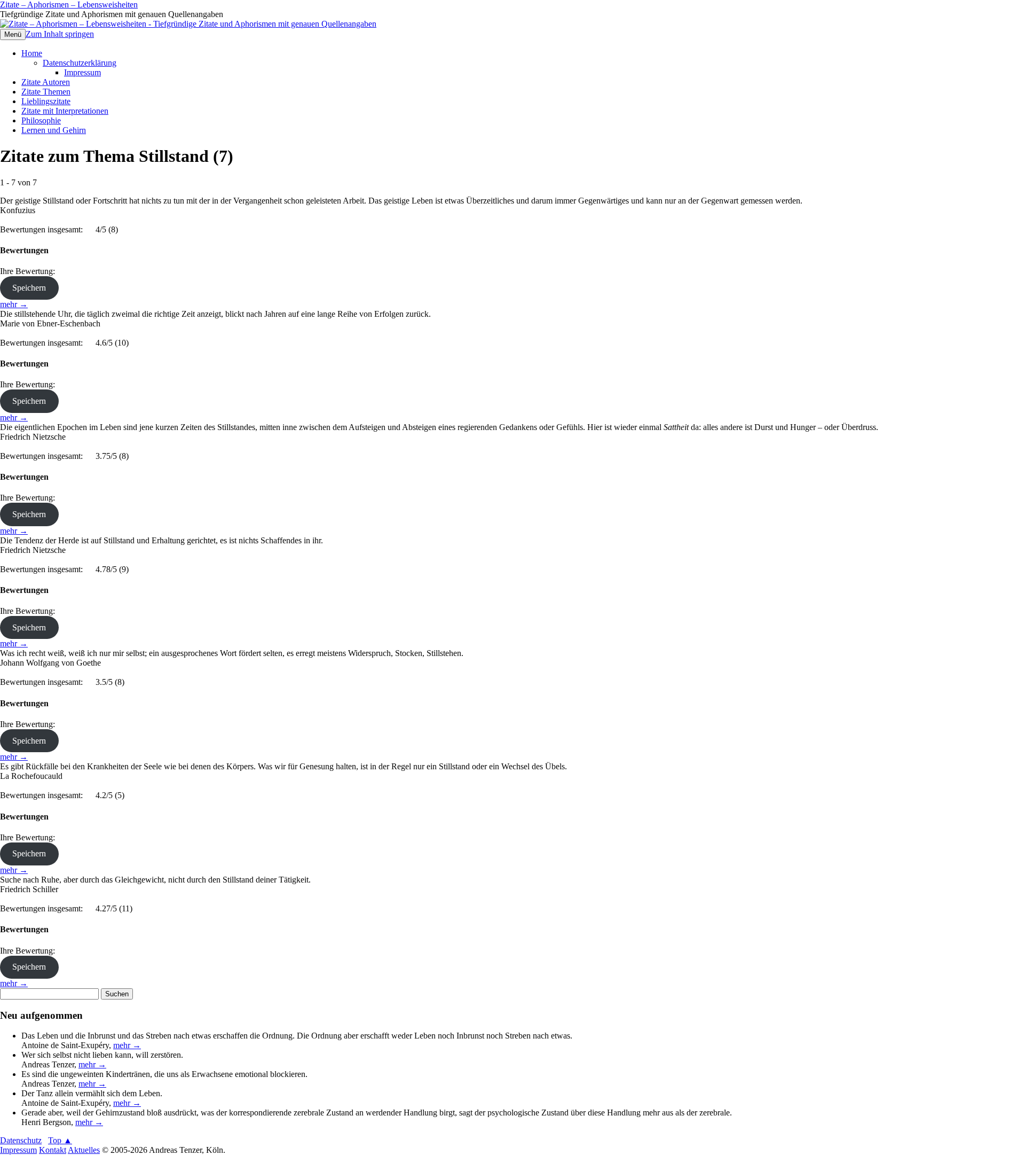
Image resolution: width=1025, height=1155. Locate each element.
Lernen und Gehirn (53, 130)
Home (31, 53)
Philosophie (41, 120)
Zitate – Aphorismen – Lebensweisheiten (69, 4)
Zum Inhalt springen (60, 33)
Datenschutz (21, 1140)
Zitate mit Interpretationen (64, 110)
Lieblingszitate (45, 101)
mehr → (14, 304)
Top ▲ (60, 1140)
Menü (12, 34)
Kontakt (52, 1149)
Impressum (82, 72)
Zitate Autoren (45, 82)
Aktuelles (84, 1149)
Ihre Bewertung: (29, 271)
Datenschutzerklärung (79, 62)
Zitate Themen (45, 91)
